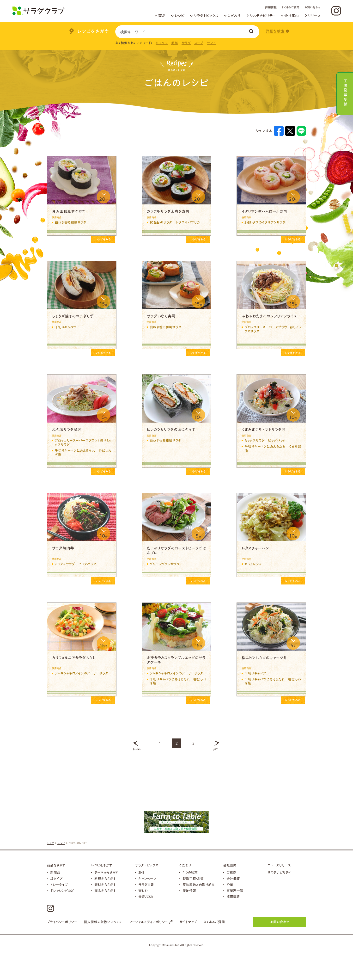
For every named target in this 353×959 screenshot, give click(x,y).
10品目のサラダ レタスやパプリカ (175, 222)
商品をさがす (56, 865)
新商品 (55, 872)
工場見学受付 (345, 91)
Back (137, 745)
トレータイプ (59, 884)
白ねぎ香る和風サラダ (70, 222)
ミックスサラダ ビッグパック (265, 440)
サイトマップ (188, 922)
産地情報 (189, 890)
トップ (50, 843)
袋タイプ (56, 878)
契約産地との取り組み (199, 884)
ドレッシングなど (62, 890)
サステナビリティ (262, 16)
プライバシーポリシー (62, 922)
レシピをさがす (101, 865)
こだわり (233, 16)
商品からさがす (105, 890)
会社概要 (233, 878)
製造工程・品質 (193, 878)
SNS (141, 872)
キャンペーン (147, 878)
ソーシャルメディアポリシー (148, 922)
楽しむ (143, 890)
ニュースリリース (279, 865)
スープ (198, 43)
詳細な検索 (275, 31)
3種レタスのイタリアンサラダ (265, 222)
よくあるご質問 (290, 7)
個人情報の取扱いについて (103, 922)
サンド (211, 43)
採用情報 (271, 7)
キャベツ (162, 43)
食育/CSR (145, 896)
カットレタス (253, 564)
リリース (314, 16)
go (216, 745)
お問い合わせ (312, 7)
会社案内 (291, 16)
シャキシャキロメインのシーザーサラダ (81, 673)
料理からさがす (105, 878)
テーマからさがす (106, 872)
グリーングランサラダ (165, 564)
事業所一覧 (234, 890)
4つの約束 (190, 872)
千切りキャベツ (65, 327)
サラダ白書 (146, 884)
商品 (161, 16)
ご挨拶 (231, 872)
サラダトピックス (206, 16)
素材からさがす (105, 884)
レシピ (179, 16)
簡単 (174, 43)
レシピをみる (103, 239)
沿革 (229, 884)
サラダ (186, 43)
